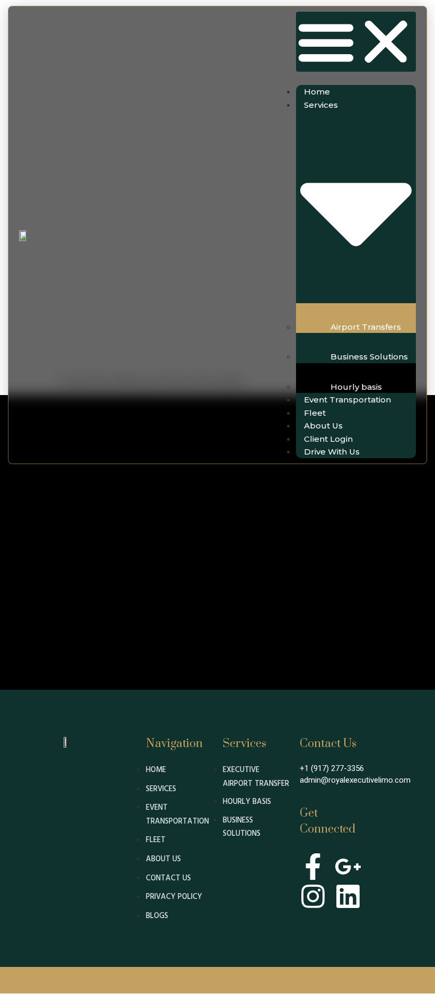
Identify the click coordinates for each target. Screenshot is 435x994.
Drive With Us (332, 452)
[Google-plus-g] (348, 866)
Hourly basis (356, 387)
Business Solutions (369, 357)
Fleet (315, 413)
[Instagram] (313, 896)
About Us (323, 426)
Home (317, 92)
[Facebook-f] (313, 866)
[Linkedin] (348, 896)
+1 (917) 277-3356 (332, 768)
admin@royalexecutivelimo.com (355, 780)
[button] (356, 42)
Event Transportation (347, 400)
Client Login (328, 439)
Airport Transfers (365, 327)
